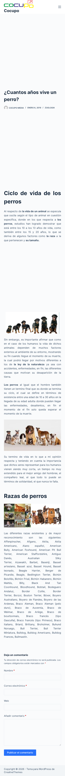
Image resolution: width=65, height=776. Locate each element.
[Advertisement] (32, 47)
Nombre (9, 670)
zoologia (50, 107)
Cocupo (11, 10)
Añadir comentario (15, 715)
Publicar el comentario (20, 752)
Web (6, 700)
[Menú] (59, 6)
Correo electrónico (15, 685)
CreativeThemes (13, 772)
